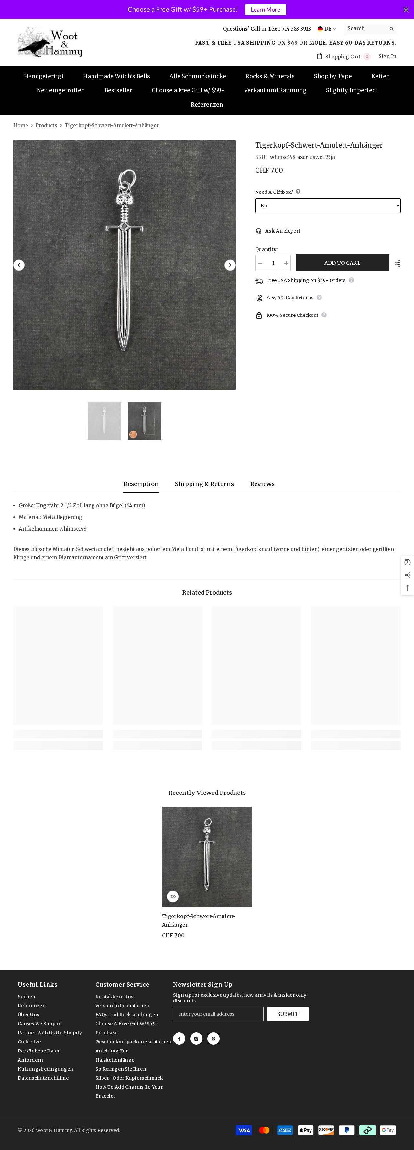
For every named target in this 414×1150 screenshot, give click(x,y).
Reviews (262, 484)
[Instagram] (196, 1038)
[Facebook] (179, 1038)
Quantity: (266, 249)
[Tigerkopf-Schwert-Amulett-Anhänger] (207, 856)
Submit (288, 1014)
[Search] (370, 29)
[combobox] (365, 29)
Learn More (265, 9)
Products (46, 125)
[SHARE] (395, 263)
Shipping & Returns (204, 484)
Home (20, 125)
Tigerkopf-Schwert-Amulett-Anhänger (198, 920)
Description (141, 484)
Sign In (387, 56)
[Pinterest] (213, 1038)
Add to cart (342, 263)
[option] (124, 265)
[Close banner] (406, 10)
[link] (58, 734)
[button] (19, 265)
